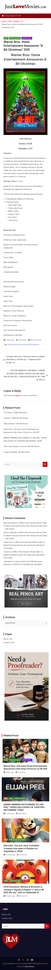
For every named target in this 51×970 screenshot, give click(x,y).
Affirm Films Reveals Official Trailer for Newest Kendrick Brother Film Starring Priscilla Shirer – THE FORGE (25, 526)
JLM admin (22, 340)
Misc (5, 798)
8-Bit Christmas (14, 344)
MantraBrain (29, 966)
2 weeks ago (10, 855)
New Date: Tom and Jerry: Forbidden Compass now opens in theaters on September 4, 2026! (21, 848)
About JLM (8, 639)
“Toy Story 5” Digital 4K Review (15, 412)
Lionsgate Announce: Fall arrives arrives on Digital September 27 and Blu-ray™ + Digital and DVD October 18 (25, 359)
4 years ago (10, 340)
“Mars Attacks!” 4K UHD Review (16, 424)
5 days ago (10, 772)
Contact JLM (9, 642)
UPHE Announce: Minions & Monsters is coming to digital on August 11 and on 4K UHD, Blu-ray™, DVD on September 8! (24, 890)
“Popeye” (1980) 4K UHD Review (16, 418)
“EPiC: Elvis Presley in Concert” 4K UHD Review (21, 446)
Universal (25, 881)
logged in (17, 395)
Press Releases (15, 38)
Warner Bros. (27, 38)
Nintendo (35, 344)
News (6, 38)
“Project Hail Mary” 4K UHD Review (17, 452)
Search (45, 464)
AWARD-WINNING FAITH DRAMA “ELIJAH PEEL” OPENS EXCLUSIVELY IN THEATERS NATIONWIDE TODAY (24, 807)
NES (30, 344)
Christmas (24, 344)
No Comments (35, 340)
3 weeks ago (10, 896)
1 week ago (10, 813)
